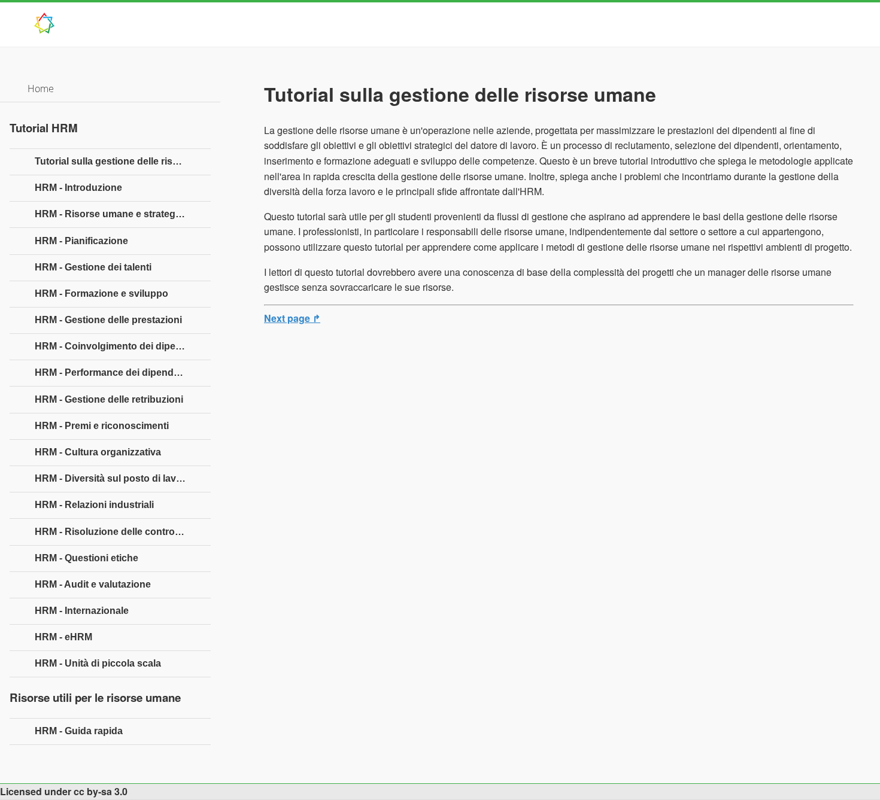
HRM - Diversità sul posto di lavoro (113, 478)
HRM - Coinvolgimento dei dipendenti (119, 346)
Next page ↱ (292, 318)
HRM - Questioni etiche (86, 558)
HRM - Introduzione (78, 187)
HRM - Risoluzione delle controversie (118, 532)
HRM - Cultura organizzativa (98, 452)
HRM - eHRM (63, 637)
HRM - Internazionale (82, 611)
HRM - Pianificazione (81, 241)
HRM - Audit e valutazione (93, 584)
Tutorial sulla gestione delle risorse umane (123, 161)
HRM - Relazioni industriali (94, 505)
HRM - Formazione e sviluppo (101, 293)
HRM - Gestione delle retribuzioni (109, 399)
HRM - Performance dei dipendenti (112, 372)
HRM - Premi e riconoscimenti (102, 426)
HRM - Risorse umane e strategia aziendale (123, 214)
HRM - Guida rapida (79, 731)
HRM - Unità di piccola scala (98, 663)
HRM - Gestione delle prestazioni (108, 320)
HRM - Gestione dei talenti (93, 267)
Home (41, 88)
